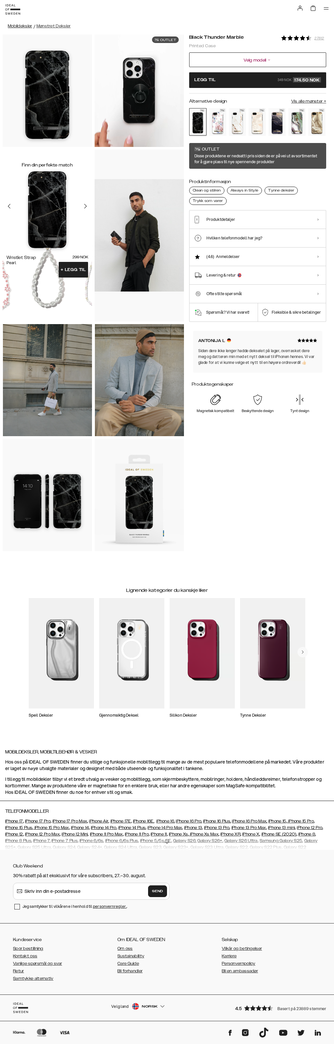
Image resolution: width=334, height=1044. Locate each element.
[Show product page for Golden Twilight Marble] (277, 122)
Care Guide (128, 963)
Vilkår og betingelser (242, 948)
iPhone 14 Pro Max (164, 827)
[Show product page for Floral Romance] (217, 122)
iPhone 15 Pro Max (51, 827)
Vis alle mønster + (308, 101)
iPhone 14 (80, 827)
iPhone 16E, (143, 821)
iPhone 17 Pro (38, 821)
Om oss (125, 948)
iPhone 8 (306, 834)
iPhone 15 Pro (300, 821)
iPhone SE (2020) (279, 834)
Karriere (229, 956)
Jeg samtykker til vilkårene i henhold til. (75, 906)
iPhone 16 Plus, (217, 821)
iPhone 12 (14, 834)
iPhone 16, (165, 821)
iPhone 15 (277, 821)
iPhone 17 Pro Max (70, 821)
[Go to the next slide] (85, 206)
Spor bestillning (28, 948)
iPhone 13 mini (281, 827)
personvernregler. (110, 906)
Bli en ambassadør (240, 971)
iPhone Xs (178, 834)
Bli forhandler (130, 971)
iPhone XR (230, 834)
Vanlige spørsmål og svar (37, 963)
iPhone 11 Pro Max (106, 834)
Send (157, 891)
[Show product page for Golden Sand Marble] (317, 122)
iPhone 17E (121, 821)
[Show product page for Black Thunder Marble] (197, 122)
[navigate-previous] (302, 652)
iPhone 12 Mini (75, 834)
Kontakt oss (25, 956)
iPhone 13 (193, 827)
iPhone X (250, 834)
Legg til (73, 269)
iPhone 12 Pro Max (42, 834)
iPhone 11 (159, 834)
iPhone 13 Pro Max (249, 827)
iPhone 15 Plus (18, 827)
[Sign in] (300, 8)
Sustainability (130, 956)
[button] (278, 1008)
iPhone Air (98, 821)
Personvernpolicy (238, 963)
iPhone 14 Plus (131, 827)
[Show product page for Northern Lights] (297, 122)
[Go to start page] (12, 9)
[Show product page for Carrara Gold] (237, 122)
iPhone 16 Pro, (189, 821)
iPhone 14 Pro (103, 827)
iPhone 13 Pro (217, 827)
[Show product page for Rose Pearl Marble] (257, 122)
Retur (18, 971)
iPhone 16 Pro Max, (249, 821)
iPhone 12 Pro (309, 827)
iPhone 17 (14, 821)
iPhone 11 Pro (137, 834)
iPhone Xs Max (204, 834)
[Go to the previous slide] (9, 206)
